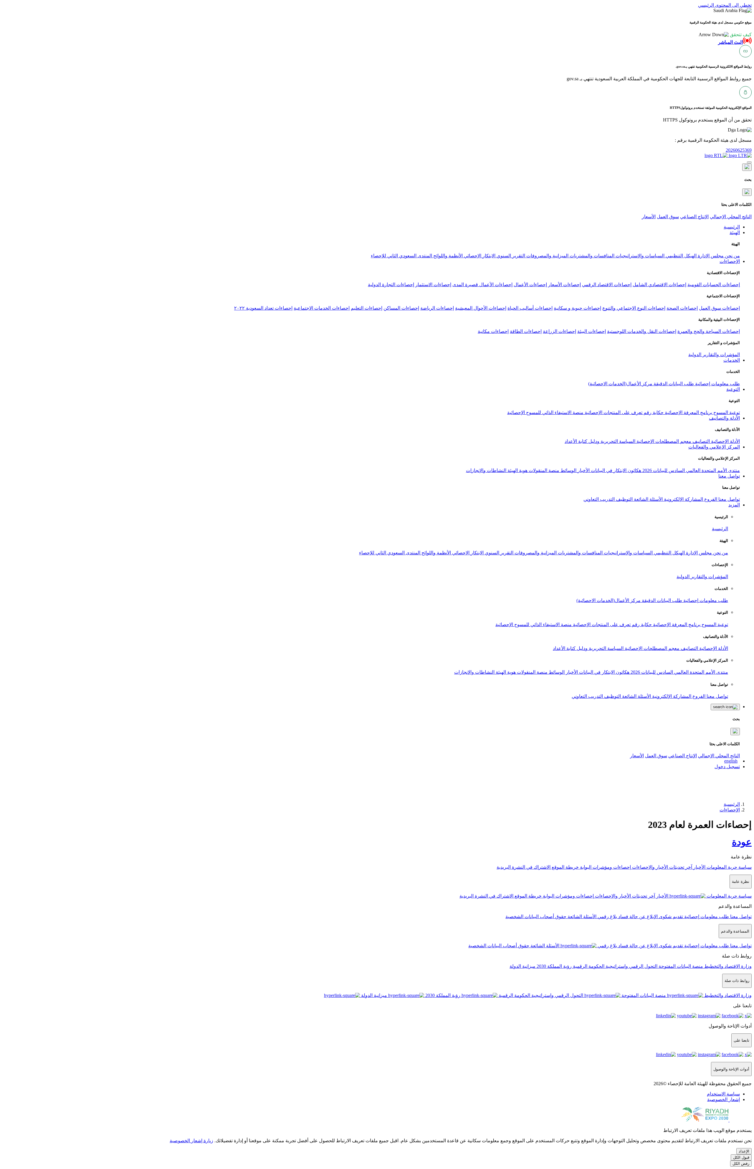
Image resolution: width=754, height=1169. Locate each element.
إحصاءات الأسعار (564, 284)
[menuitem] (723, 1093)
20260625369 (739, 150)
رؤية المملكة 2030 (553, 966)
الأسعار (649, 216)
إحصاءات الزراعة (559, 331)
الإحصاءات (730, 809)
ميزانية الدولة (522, 966)
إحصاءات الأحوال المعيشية (480, 308)
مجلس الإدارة (710, 255)
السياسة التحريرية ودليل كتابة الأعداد (600, 441)
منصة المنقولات (543, 470)
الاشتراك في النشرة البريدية (523, 867)
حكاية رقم (653, 412)
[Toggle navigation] (749, 162)
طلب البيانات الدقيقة (673, 383)
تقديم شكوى (670, 916)
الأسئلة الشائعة (648, 499)
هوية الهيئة (517, 470)
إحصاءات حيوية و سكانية (577, 308)
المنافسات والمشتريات (591, 255)
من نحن (732, 255)
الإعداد (744, 1151)
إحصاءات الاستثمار (433, 284)
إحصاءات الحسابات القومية (713, 284)
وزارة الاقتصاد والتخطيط (727, 966)
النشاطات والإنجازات (486, 470)
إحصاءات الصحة (682, 308)
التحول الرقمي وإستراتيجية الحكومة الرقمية (614, 966)
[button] (725, 34)
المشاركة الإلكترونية (683, 499)
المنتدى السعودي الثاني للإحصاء (401, 255)
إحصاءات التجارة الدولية (391, 284)
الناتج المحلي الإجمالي (731, 216)
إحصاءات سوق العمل (719, 308)
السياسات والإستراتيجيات (639, 255)
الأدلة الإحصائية (725, 441)
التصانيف (700, 441)
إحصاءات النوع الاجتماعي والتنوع (633, 308)
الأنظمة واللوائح (447, 255)
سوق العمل (668, 216)
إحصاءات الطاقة (526, 331)
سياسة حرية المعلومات (728, 867)
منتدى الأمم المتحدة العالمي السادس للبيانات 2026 (690, 470)
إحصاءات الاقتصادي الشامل (659, 284)
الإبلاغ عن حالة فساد (637, 916)
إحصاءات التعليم (366, 308)
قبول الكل (741, 1157)
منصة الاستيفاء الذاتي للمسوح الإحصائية (545, 412)
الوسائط (567, 470)
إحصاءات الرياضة (437, 308)
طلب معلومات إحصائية (717, 383)
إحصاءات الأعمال (530, 284)
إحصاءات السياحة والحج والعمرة (708, 331)
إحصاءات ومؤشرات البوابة (605, 867)
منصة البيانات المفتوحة (680, 966)
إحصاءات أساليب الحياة (530, 308)
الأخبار (583, 470)
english (731, 760)
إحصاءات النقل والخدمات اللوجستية (641, 331)
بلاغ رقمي (606, 916)
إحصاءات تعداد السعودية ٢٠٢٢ (263, 308)
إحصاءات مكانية (493, 331)
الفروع (710, 499)
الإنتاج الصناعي (694, 216)
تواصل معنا (728, 499)
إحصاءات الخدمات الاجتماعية (322, 308)
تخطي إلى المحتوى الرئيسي (725, 5)
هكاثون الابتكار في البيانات (615, 470)
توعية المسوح (726, 412)
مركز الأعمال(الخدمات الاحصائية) (620, 383)
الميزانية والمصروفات (546, 255)
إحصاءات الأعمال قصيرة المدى (482, 284)
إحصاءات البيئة (591, 331)
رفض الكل (740, 1163)
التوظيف (624, 499)
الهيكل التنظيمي (680, 255)
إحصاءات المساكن (401, 308)
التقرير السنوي (510, 255)
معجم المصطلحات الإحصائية (663, 441)
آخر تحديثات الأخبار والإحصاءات (661, 867)
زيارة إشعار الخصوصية (191, 1140)
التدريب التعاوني (599, 499)
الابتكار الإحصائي (479, 255)
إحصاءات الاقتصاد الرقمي (606, 284)
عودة (742, 842)
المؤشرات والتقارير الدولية (714, 354)
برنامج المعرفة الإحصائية (688, 412)
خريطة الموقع (564, 867)
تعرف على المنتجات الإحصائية (612, 412)
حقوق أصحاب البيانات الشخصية (535, 916)
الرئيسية (720, 528)
